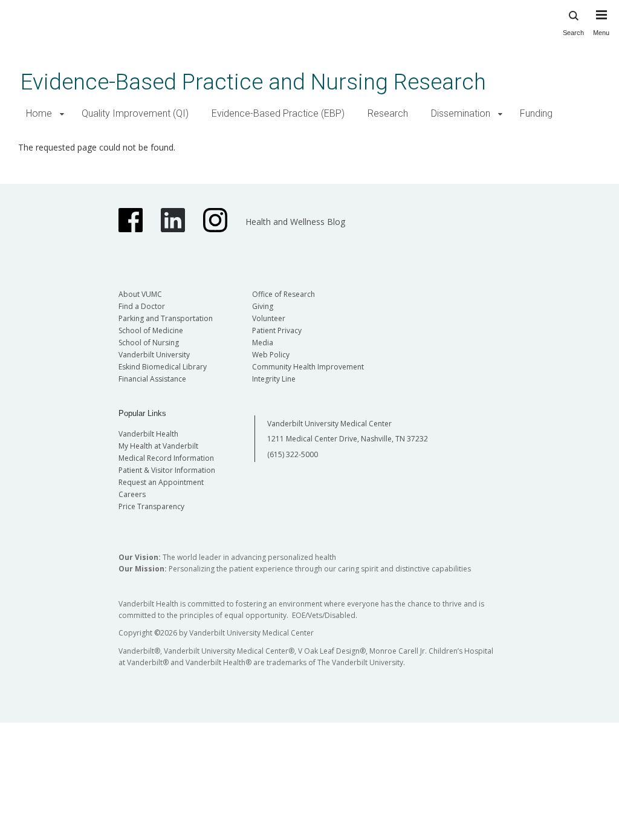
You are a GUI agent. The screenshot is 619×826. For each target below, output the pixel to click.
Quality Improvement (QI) (135, 113)
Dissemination (460, 113)
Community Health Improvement (308, 367)
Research (388, 113)
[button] (62, 114)
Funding (536, 113)
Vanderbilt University (154, 355)
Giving (262, 306)
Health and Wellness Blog (295, 221)
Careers (132, 494)
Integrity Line (274, 379)
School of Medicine (150, 330)
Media (262, 342)
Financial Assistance (152, 379)
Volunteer (268, 318)
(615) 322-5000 (292, 454)
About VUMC (140, 294)
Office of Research (283, 294)
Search (573, 32)
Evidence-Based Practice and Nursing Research (253, 82)
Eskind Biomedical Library (162, 367)
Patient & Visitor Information (166, 470)
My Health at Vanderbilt (158, 446)
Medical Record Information (166, 458)
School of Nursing (148, 342)
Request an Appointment (161, 482)
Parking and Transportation (165, 318)
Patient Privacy (277, 330)
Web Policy (271, 355)
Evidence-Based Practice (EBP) (278, 113)
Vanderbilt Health (148, 434)
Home (39, 113)
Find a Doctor (141, 306)
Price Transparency (151, 506)
